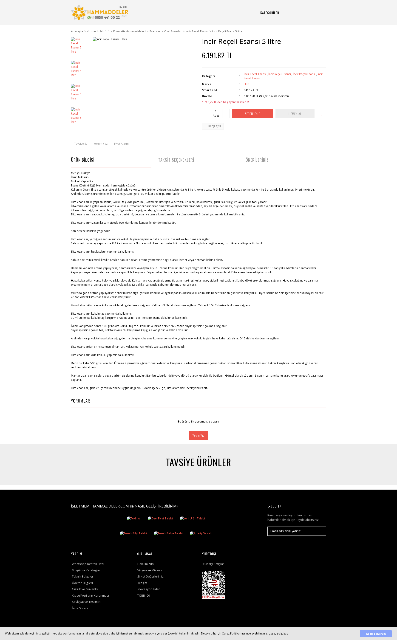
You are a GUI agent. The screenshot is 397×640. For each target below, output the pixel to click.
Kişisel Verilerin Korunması (90, 595)
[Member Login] (305, 12)
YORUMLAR (80, 401)
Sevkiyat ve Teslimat (86, 602)
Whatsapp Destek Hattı (88, 564)
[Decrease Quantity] (205, 113)
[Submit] (320, 531)
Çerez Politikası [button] (279, 634)
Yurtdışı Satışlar (213, 564)
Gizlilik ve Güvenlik (85, 589)
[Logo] (100, 12)
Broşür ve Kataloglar (86, 570)
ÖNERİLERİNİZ (257, 160)
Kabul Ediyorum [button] (376, 633)
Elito (246, 84)
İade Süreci (80, 608)
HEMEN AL (295, 113)
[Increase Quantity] (225, 113)
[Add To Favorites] (321, 113)
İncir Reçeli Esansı (255, 74)
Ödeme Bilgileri (82, 583)
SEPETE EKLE (252, 113)
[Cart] (316, 12)
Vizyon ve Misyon (149, 570)
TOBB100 (143, 595)
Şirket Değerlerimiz (150, 576)
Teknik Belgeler (82, 576)
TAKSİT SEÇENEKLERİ (176, 160)
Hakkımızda (145, 564)
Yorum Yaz (198, 435)
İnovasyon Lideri (149, 589)
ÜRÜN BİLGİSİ (82, 160)
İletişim (142, 583)
